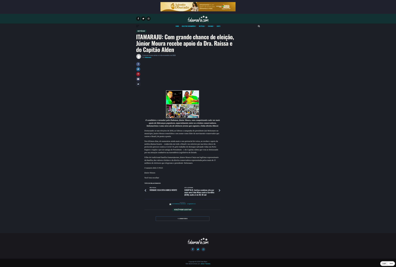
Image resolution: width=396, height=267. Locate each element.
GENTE (218, 26)
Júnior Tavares (205, 264)
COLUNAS (210, 26)
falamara (148, 57)
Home (177, 26)
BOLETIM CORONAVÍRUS (189, 26)
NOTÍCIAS (201, 26)
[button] (387, 263)
